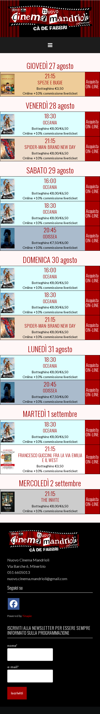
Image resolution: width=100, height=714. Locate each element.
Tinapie (27, 615)
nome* (12, 645)
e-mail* (13, 667)
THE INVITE (50, 500)
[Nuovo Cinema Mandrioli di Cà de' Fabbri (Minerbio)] (50, 18)
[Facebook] (13, 604)
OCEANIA (50, 122)
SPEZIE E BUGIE (50, 82)
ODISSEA (50, 236)
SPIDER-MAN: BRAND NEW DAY (50, 147)
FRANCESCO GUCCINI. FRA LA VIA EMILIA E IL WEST (50, 457)
